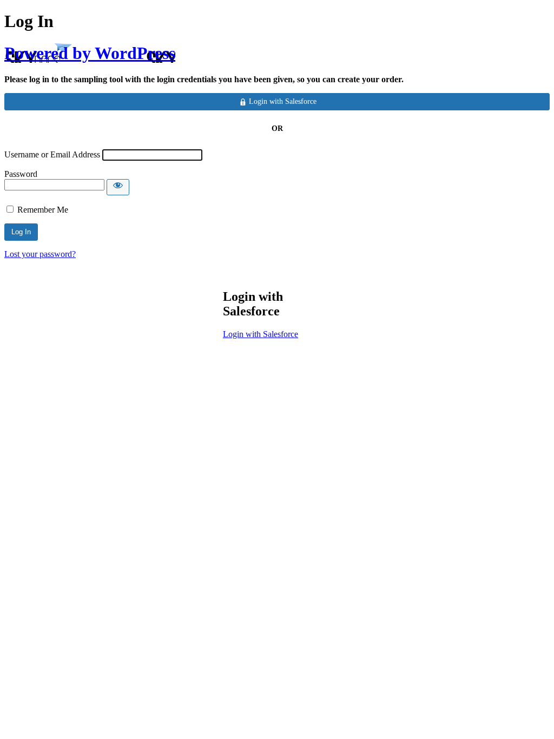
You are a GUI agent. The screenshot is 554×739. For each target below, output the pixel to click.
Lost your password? (40, 254)
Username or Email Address (52, 154)
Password (20, 174)
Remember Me (42, 209)
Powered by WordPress (89, 53)
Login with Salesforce (260, 334)
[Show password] (118, 187)
